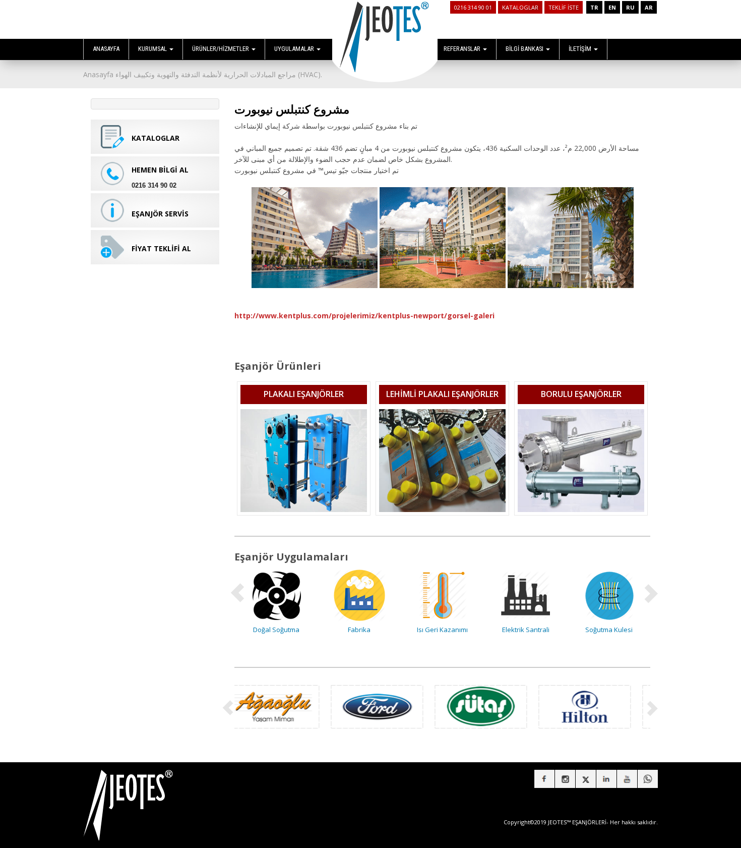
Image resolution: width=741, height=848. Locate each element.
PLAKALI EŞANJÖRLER (304, 394)
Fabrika (277, 629)
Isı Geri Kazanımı (360, 629)
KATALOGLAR (520, 7)
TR (594, 7)
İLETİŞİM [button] (581, 48)
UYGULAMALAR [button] (295, 48)
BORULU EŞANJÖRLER (581, 394)
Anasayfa (98, 74)
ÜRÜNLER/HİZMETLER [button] (221, 48)
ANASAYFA (106, 48)
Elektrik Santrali (443, 629)
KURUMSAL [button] (153, 48)
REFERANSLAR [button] (463, 48)
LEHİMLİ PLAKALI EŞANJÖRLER (442, 394)
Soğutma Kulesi (526, 629)
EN (612, 7)
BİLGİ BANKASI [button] (525, 48)
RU (630, 7)
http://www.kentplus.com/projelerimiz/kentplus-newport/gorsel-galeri (364, 315)
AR (649, 7)
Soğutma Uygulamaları (610, 629)
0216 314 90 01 (473, 7)
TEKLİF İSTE (563, 7)
